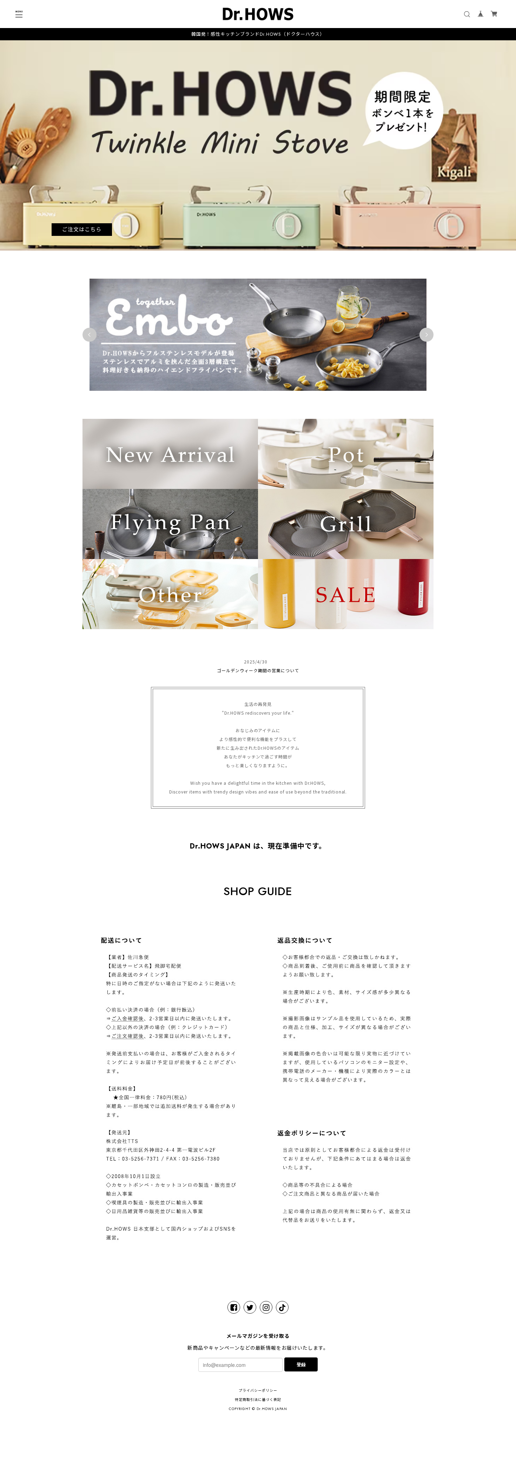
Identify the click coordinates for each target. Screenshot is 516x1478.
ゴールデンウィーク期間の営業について (258, 670)
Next (426, 335)
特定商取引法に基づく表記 (258, 1399)
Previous (89, 335)
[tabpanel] (258, 145)
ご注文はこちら (81, 229)
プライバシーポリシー (258, 1390)
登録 (301, 1364)
